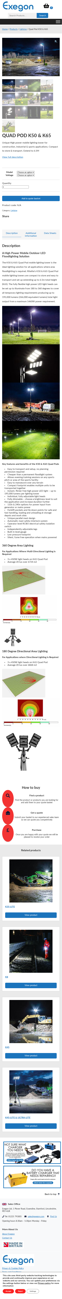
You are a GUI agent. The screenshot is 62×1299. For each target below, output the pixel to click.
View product (31, 915)
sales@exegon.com (36, 1217)
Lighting (23, 29)
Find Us (53, 1217)
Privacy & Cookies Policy (13, 1269)
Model (9, 172)
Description (12, 233)
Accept (8, 1291)
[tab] (11, 233)
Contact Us (7, 1238)
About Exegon (8, 1234)
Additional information (31, 234)
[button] (56, 41)
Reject (20, 1291)
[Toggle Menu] (58, 21)
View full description (12, 157)
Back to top (51, 1194)
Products (14, 29)
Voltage (9, 175)
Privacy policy (44, 1283)
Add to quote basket (31, 198)
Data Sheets (50, 233)
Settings (33, 1291)
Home (5, 29)
